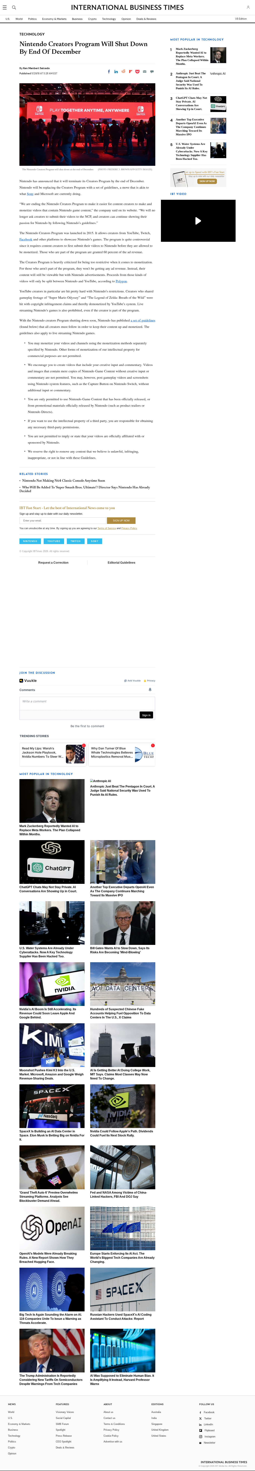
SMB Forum (62, 1424)
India (154, 1418)
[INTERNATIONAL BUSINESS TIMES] (127, 8)
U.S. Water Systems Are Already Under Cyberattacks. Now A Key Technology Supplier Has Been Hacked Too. (46, 952)
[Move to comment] (152, 71)
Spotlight (60, 1429)
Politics (32, 19)
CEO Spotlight (63, 1441)
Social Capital (63, 1418)
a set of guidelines (143, 320)
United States (158, 1435)
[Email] (144, 71)
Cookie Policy (111, 1435)
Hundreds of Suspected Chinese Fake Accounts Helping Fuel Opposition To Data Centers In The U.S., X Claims (120, 1013)
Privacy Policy (129, 528)
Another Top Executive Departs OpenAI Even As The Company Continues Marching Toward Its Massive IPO (122, 891)
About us (108, 1412)
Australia (156, 1412)
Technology (109, 19)
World (19, 19)
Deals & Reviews (146, 19)
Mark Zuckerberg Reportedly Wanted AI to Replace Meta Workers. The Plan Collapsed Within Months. (49, 830)
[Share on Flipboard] (130, 71)
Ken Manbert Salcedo (36, 68)
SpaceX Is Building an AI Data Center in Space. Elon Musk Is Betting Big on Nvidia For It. (51, 1135)
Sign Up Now (207, 181)
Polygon (121, 281)
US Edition (241, 18)
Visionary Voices (65, 1412)
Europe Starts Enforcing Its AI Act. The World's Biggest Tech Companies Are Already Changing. (122, 1257)
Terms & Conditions (114, 1424)
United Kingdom (160, 1429)
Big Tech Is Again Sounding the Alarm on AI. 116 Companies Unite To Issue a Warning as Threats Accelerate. (50, 1318)
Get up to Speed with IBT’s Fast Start (204, 172)
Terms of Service (106, 528)
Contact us (109, 1418)
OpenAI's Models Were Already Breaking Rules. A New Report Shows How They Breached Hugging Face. (48, 1257)
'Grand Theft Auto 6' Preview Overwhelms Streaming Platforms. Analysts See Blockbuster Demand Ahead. (48, 1196)
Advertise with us (113, 1441)
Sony (30, 193)
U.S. (8, 19)
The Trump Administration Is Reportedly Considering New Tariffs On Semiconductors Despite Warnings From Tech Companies (51, 1379)
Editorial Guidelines (121, 562)
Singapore (156, 1424)
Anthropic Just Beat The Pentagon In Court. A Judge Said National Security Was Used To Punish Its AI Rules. (122, 790)
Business (77, 19)
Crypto (92, 19)
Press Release (64, 1435)
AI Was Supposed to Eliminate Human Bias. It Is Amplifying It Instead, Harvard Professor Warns (122, 1379)
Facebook (25, 239)
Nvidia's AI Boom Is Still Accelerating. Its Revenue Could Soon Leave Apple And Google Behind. (47, 1013)
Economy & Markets (54, 19)
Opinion (126, 19)
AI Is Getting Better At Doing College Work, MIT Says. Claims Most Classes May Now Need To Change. (120, 1074)
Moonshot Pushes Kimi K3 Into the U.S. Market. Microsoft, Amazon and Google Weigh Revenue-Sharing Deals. (51, 1074)
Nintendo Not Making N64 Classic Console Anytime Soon (63, 481)
